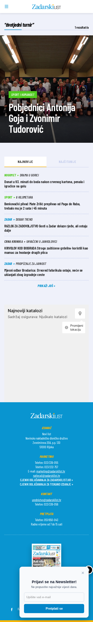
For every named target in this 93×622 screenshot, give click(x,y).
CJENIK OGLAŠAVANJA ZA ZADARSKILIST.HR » (46, 480)
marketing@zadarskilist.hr (50, 471)
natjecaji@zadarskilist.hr (46, 476)
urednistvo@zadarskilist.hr (46, 500)
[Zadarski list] (46, 7)
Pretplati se (54, 608)
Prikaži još (46, 286)
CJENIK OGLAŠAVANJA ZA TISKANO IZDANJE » (46, 484)
